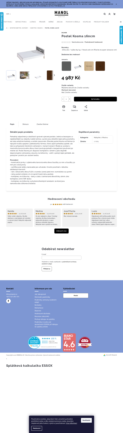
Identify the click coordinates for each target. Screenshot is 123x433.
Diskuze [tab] (26, 124)
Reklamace (39, 308)
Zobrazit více (61, 231)
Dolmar (64, 32)
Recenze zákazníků (42, 316)
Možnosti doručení (69, 90)
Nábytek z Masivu (101, 137)
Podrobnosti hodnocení (93, 42)
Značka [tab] (42, 124)
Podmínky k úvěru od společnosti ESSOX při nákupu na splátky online (46, 324)
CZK (7, 14)
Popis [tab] (12, 124)
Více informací (71, 423)
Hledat (76, 295)
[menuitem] (7, 22)
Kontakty (38, 305)
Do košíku (96, 99)
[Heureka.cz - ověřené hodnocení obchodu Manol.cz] (44, 342)
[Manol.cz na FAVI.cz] (84, 342)
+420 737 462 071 (12, 296)
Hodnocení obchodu (61, 198)
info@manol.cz (11, 294)
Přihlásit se (46, 269)
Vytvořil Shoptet (111, 355)
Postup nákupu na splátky (45, 319)
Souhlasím (86, 420)
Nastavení (36, 428)
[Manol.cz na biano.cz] (69, 342)
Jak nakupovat (40, 294)
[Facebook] (8, 301)
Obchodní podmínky (42, 297)
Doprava (38, 311)
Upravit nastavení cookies (51, 355)
